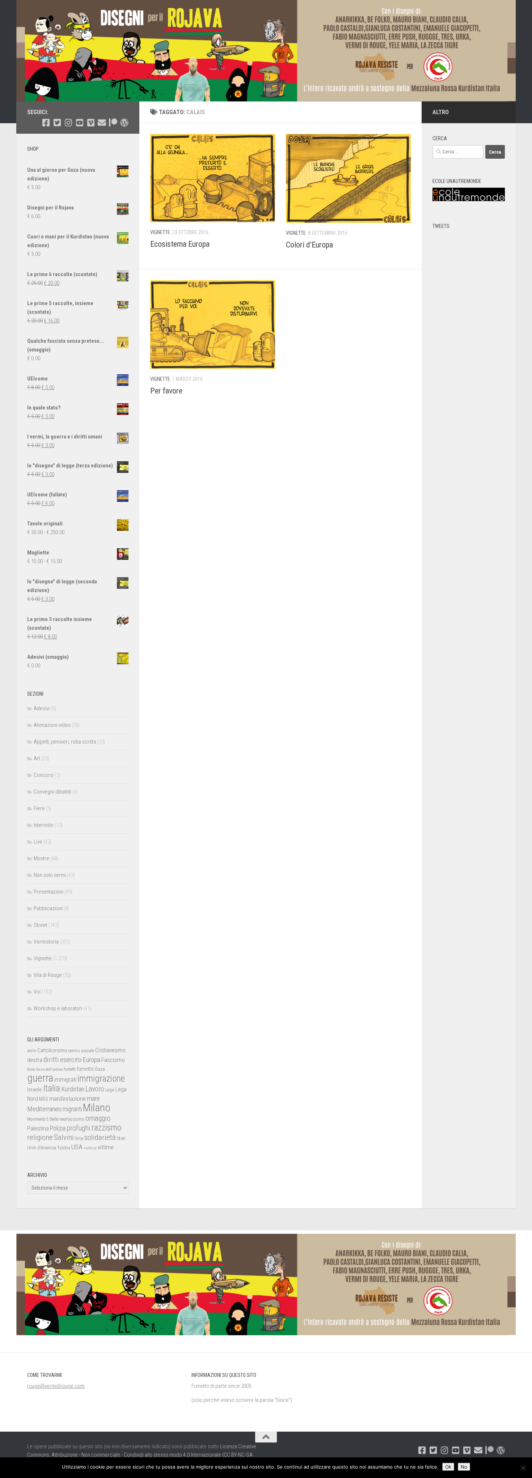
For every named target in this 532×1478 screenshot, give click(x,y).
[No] (523, 1467)
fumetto (85, 1069)
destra (34, 1059)
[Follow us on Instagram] (68, 122)
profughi (78, 1128)
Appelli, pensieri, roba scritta (65, 741)
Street (40, 925)
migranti (72, 1109)
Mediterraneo (44, 1109)
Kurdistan (72, 1089)
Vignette (160, 232)
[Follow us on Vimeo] (90, 122)
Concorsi (44, 775)
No (464, 1467)
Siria (79, 1138)
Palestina (38, 1128)
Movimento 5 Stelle (42, 1119)
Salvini (64, 1137)
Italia (51, 1088)
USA (77, 1147)
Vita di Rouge (48, 975)
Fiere (39, 808)
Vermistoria (46, 941)
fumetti (70, 1069)
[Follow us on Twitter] (57, 122)
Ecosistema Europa (180, 244)
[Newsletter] (102, 122)
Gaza (100, 1069)
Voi (37, 991)
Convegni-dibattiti (52, 791)
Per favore (166, 390)
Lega (109, 1089)
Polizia (58, 1128)
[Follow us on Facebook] (46, 122)
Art (37, 758)
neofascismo (71, 1119)
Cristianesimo (110, 1050)
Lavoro (94, 1089)
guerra (40, 1078)
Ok (448, 1467)
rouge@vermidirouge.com (56, 1386)
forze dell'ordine (49, 1069)
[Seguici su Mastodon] (124, 122)
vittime (106, 1147)
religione (40, 1137)
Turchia (63, 1147)
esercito (70, 1060)
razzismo (106, 1128)
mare (93, 1098)
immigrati (65, 1079)
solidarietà (100, 1137)
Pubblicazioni (48, 908)
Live (38, 841)
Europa (91, 1060)
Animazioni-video (52, 725)
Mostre (41, 858)
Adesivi (42, 708)
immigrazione (101, 1078)
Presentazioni (48, 891)
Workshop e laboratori (58, 1008)
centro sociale (81, 1050)
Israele (34, 1089)
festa (31, 1069)
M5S (43, 1099)
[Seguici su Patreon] (113, 122)
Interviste (44, 825)
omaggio (97, 1118)
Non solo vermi (50, 875)
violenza (90, 1148)
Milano (96, 1108)
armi (31, 1050)
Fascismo (113, 1059)
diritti (51, 1059)
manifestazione (67, 1098)
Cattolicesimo (52, 1050)
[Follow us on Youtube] (79, 122)
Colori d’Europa (309, 244)
